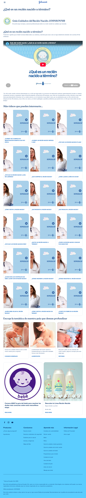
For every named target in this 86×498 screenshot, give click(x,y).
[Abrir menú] (13, 2)
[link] (16, 122)
